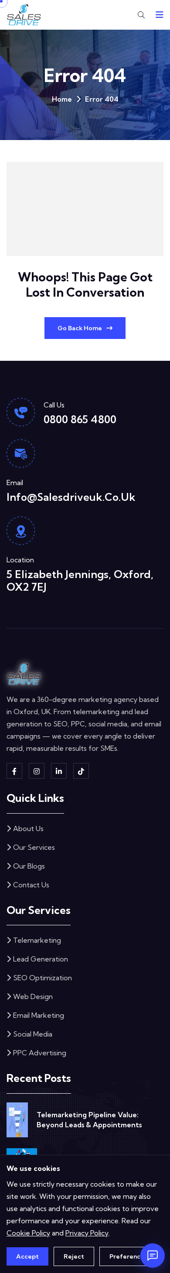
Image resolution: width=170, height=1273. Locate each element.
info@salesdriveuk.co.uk (71, 496)
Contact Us (31, 884)
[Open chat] (152, 1255)
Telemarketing (37, 940)
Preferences (128, 1256)
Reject (74, 1256)
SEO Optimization (42, 977)
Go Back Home (80, 328)
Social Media (32, 1034)
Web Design (33, 996)
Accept (27, 1256)
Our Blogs (29, 866)
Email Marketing (38, 1015)
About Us (28, 828)
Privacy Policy (87, 1233)
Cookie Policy (28, 1233)
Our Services (34, 847)
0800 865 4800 (80, 419)
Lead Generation (40, 959)
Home (62, 99)
